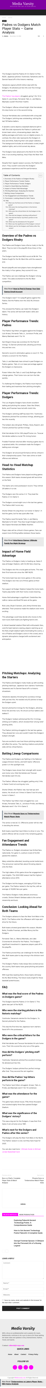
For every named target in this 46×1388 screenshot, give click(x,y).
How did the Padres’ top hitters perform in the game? (23, 219)
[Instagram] (20, 1367)
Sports (10, 17)
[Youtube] (31, 1367)
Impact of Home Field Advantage (16, 188)
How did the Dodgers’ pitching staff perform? (23, 215)
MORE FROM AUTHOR (26, 1215)
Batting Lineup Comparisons (14, 193)
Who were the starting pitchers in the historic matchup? (23, 208)
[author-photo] (23, 1201)
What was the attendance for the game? (21, 222)
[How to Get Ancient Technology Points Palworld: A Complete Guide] (7, 1233)
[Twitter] (9, 41)
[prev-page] (3, 1251)
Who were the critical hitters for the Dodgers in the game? (24, 212)
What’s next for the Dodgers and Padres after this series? (24, 227)
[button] (3, 12)
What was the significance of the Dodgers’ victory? (24, 224)
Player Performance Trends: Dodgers (18, 183)
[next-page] (7, 1251)
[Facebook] (4, 41)
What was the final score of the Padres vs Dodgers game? (24, 204)
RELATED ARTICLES (10, 1215)
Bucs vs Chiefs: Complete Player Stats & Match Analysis (11, 1180)
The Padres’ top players (11, 96)
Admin (6, 36)
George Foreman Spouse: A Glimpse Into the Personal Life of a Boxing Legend (29, 1243)
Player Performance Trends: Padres (17, 181)
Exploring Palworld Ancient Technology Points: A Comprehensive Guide (25, 1222)
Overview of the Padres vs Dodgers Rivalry (19, 179)
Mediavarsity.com (20, 1377)
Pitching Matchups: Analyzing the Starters (19, 191)
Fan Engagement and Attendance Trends (19, 196)
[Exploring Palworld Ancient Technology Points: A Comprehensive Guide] (7, 1222)
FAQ (7, 201)
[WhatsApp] (19, 41)
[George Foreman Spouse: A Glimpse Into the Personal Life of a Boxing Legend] (7, 1243)
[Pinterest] (14, 41)
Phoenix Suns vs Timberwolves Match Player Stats (34, 1180)
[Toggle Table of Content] (39, 175)
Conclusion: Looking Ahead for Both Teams (20, 198)
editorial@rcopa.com (16, 1345)
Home (4, 17)
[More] (24, 41)
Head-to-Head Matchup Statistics (16, 186)
